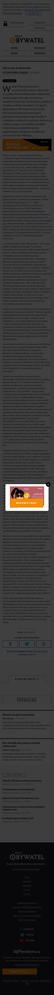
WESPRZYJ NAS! (26, 503)
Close (48, 484)
